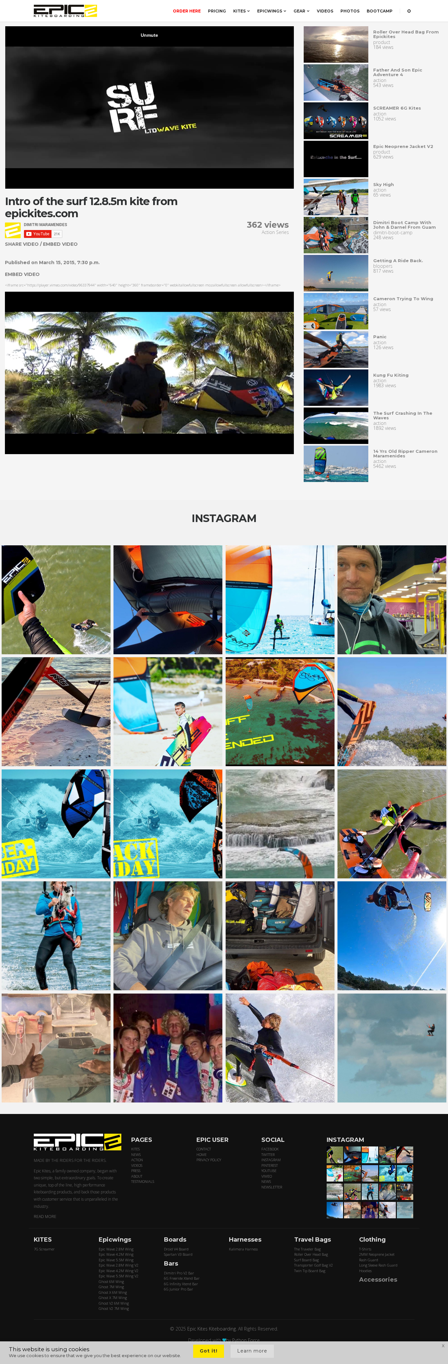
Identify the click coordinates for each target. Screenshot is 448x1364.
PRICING (217, 11)
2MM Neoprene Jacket (377, 1254)
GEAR (299, 11)
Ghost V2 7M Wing (114, 1308)
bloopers (383, 266)
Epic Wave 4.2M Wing (116, 1254)
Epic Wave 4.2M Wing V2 (118, 1270)
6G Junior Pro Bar (178, 1289)
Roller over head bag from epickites (406, 34)
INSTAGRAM (271, 1159)
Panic (379, 336)
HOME (201, 1154)
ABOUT (136, 1176)
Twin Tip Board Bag (309, 1270)
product (381, 42)
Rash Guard (368, 1259)
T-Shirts (365, 1249)
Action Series (275, 232)
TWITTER (268, 1154)
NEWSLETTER (271, 1187)
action (379, 80)
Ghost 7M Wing (111, 1286)
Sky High (383, 184)
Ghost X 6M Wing (113, 1292)
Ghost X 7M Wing (113, 1297)
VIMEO (266, 1176)
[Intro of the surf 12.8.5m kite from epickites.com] (336, 44)
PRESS (135, 1170)
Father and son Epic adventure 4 (397, 72)
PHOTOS (349, 11)
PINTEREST (269, 1165)
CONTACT (203, 1148)
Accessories (378, 1279)
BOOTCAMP (380, 11)
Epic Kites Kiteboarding (211, 1329)
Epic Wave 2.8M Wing (116, 1249)
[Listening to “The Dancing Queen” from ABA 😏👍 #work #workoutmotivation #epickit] (391, 599)
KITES (239, 11)
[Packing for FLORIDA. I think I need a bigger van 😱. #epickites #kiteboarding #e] (280, 935)
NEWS (136, 1154)
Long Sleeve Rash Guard (378, 1265)
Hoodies (365, 1270)
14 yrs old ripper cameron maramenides (405, 453)
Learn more (252, 1351)
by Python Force (243, 1340)
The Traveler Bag (307, 1249)
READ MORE (45, 1216)
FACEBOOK (270, 1148)
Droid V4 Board (176, 1249)
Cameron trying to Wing (403, 298)
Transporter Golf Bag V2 (313, 1265)
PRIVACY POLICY (208, 1159)
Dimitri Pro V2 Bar (179, 1272)
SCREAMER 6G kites (397, 108)
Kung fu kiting (391, 375)
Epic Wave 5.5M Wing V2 (118, 1275)
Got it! (208, 1351)
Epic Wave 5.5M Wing (116, 1259)
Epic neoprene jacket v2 (403, 146)
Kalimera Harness (243, 1249)
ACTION (137, 1159)
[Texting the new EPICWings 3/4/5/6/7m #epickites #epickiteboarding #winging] (167, 599)
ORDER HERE (187, 11)
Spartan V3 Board (178, 1254)
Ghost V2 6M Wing (114, 1303)
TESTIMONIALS (142, 1181)
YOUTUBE (268, 1170)
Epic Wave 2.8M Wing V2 (118, 1265)
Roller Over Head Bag (311, 1254)
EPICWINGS (269, 11)
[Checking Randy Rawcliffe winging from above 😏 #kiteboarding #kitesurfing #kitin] (391, 823)
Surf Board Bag (306, 1259)
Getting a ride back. (398, 260)
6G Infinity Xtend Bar (181, 1283)
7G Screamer (44, 1249)
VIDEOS (325, 11)
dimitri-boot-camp (393, 232)
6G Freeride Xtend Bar (182, 1278)
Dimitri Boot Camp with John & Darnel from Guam (404, 225)
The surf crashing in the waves (402, 415)
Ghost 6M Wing (111, 1281)
